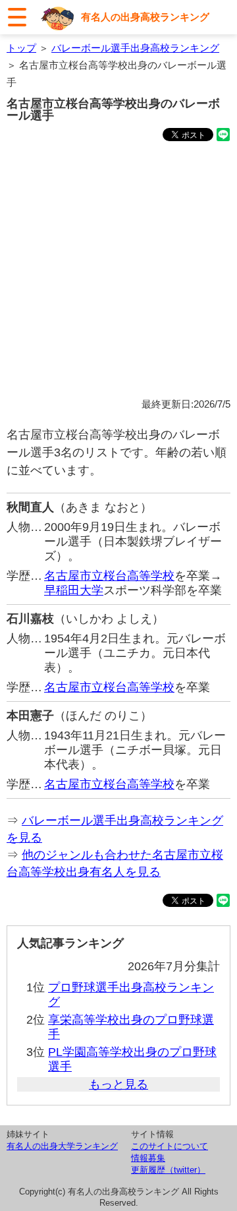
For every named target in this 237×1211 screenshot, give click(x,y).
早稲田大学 (73, 590)
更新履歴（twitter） (168, 1170)
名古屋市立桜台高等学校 (109, 575)
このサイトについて (169, 1146)
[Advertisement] (118, 271)
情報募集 (148, 1158)
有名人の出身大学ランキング (62, 1146)
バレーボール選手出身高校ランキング (135, 47)
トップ (21, 47)
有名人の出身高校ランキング (145, 16)
